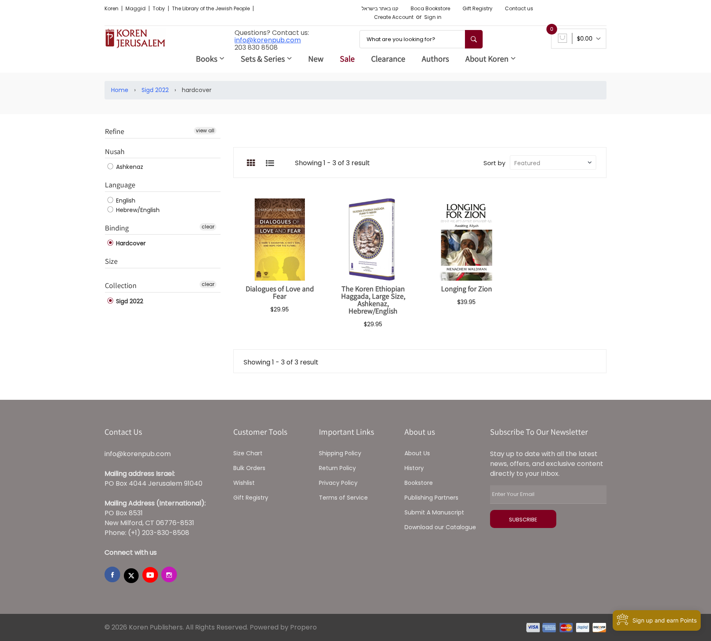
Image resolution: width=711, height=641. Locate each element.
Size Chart (248, 453)
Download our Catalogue (440, 527)
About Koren (487, 58)
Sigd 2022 (155, 90)
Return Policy (337, 468)
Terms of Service (343, 497)
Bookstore (418, 483)
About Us (417, 453)
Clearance (388, 58)
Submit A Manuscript (434, 512)
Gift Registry (477, 8)
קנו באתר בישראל (380, 8)
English (124, 200)
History (414, 468)
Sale (347, 58)
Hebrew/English (137, 210)
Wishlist (244, 483)
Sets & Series (263, 58)
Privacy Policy (338, 483)
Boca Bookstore (430, 8)
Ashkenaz (128, 167)
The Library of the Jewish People (211, 8)
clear (208, 226)
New (315, 58)
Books (206, 58)
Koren (112, 8)
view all (205, 130)
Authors (435, 58)
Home (119, 90)
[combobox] (421, 39)
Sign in (432, 17)
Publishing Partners (431, 497)
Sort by (494, 163)
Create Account (394, 17)
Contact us (519, 8)
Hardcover (130, 243)
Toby (159, 8)
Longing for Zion (466, 288)
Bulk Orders (249, 468)
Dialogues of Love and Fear (280, 292)
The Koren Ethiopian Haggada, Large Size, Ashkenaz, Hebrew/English (373, 300)
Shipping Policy (340, 453)
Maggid (136, 8)
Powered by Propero (283, 627)
